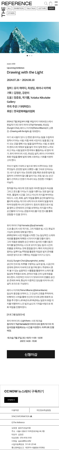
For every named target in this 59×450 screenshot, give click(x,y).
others (11, 13)
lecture (42, 8)
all (9, 8)
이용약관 (15, 410)
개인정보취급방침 (43, 410)
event (51, 8)
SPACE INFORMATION (21, 416)
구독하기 (11, 400)
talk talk (30, 8)
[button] (27, 55)
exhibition (18, 8)
